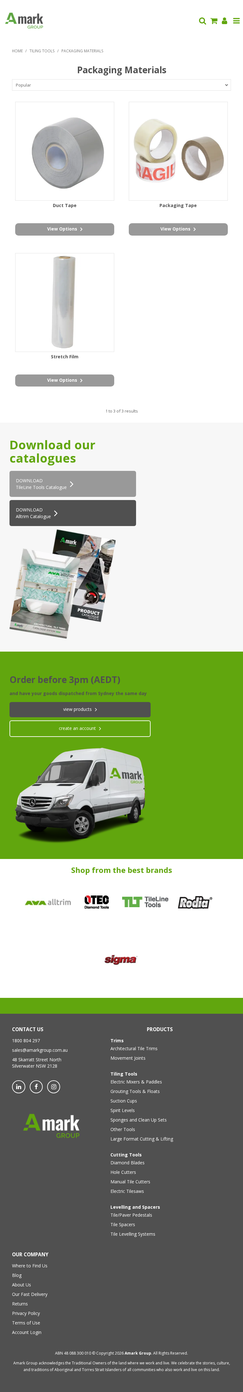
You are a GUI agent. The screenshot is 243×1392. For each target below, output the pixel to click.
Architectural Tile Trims (134, 1048)
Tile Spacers (122, 1224)
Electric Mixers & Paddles (136, 1082)
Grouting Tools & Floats (135, 1091)
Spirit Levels (122, 1110)
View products (77, 709)
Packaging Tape (178, 205)
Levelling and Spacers (135, 1207)
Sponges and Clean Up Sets (138, 1120)
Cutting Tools (126, 1155)
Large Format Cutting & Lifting (141, 1139)
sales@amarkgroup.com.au (40, 1050)
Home (17, 50)
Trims (117, 1040)
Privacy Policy (26, 1313)
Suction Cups (123, 1101)
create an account (77, 728)
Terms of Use (26, 1323)
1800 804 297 (26, 1040)
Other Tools (122, 1129)
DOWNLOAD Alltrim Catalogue (33, 513)
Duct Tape (65, 205)
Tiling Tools (42, 50)
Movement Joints (128, 1058)
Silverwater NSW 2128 (34, 1066)
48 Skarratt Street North (36, 1060)
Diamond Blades (127, 1163)
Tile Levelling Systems (132, 1234)
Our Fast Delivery (29, 1294)
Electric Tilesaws (127, 1191)
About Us (21, 1285)
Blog (17, 1275)
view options (62, 229)
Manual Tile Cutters (130, 1182)
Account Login (26, 1332)
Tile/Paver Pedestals (131, 1215)
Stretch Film (64, 357)
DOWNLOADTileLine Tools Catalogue (41, 484)
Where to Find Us (29, 1266)
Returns (20, 1304)
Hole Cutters (123, 1172)
